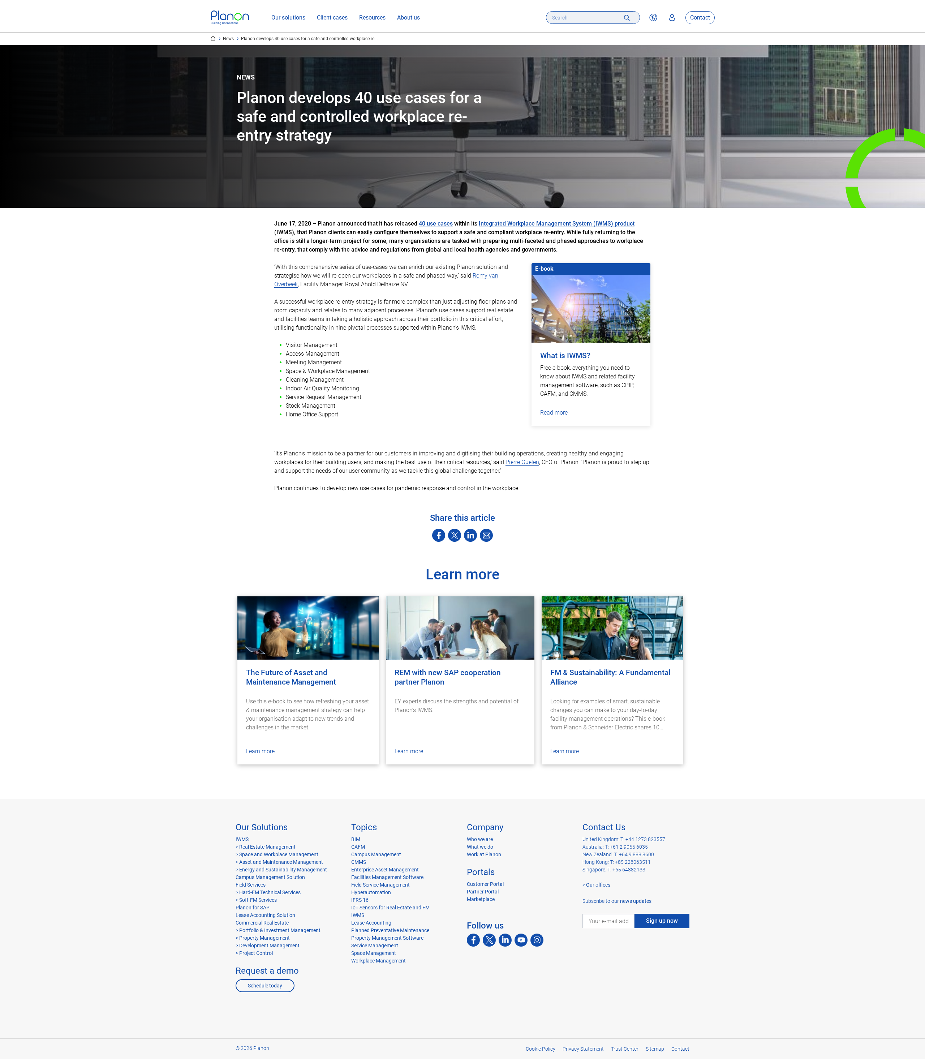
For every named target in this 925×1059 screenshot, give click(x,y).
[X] (454, 535)
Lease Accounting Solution (265, 915)
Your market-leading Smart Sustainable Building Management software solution (213, 38)
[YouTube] (521, 940)
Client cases (332, 17)
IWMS (242, 839)
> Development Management (268, 945)
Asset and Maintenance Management (281, 862)
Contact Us (603, 827)
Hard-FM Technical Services (270, 892)
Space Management (373, 953)
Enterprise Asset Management (385, 870)
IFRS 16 (360, 900)
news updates (635, 901)
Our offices (598, 885)
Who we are (480, 839)
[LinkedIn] (470, 535)
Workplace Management (378, 961)
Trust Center (624, 1049)
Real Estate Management (267, 847)
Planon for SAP (253, 907)
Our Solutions (262, 827)
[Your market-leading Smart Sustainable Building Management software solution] (230, 17)
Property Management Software (387, 938)
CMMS (358, 862)
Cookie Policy (540, 1049)
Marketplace (481, 899)
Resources (372, 17)
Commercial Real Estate (262, 923)
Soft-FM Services (258, 900)
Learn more (260, 751)
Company (485, 827)
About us (408, 17)
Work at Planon (484, 854)
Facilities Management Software (387, 877)
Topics (364, 827)
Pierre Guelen (522, 462)
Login (672, 17)
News (228, 38)
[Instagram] (536, 940)
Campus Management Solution (270, 877)
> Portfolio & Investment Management (278, 930)
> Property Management (263, 938)
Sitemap (655, 1049)
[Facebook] (438, 535)
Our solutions (288, 17)
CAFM (358, 847)
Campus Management (376, 854)
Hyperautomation (371, 892)
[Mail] (486, 535)
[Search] (627, 17)
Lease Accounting (371, 923)
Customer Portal (485, 884)
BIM (355, 839)
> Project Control (254, 953)
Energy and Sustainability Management (283, 870)
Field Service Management (380, 885)
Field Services (251, 885)
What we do (480, 847)
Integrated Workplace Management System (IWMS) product (556, 223)
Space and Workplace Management (278, 854)
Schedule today (265, 986)
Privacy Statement (583, 1049)
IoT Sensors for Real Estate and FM (390, 907)
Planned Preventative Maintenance (390, 930)
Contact (700, 17)
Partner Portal (483, 892)
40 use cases (436, 223)
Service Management (374, 945)
